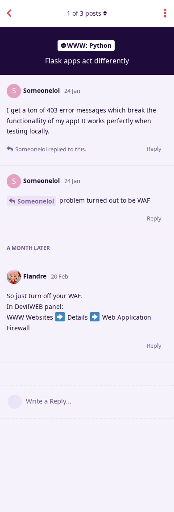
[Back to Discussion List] (9, 13)
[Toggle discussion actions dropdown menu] (165, 13)
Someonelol (35, 201)
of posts (84, 13)
